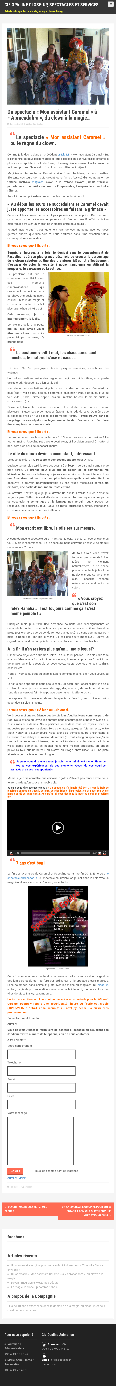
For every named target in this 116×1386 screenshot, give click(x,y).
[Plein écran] (104, 852)
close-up (103, 985)
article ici (63, 154)
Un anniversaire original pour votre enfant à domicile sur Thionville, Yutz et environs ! (86, 1211)
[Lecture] (11, 852)
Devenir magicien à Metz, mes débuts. (35, 1282)
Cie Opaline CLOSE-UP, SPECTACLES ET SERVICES (51, 4)
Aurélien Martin (16, 1178)
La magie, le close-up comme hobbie (34, 1287)
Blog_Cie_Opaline (35, 124)
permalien (27, 1187)
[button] (58, 828)
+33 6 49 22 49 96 (16, 1370)
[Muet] (99, 852)
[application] (58, 828)
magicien (36, 182)
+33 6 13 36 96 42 (16, 1354)
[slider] (55, 853)
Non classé (14, 1187)
